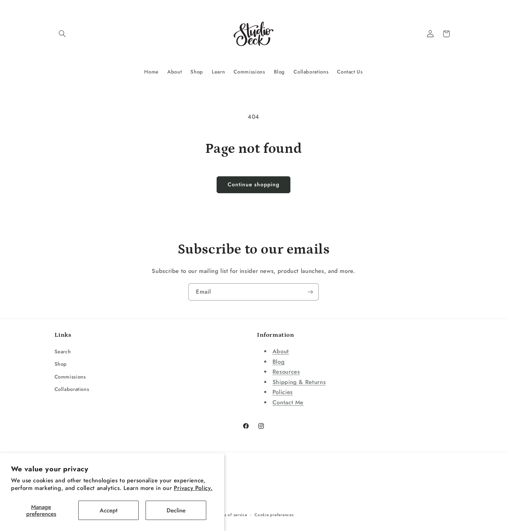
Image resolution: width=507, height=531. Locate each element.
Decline (176, 510)
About (280, 351)
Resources (286, 371)
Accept (109, 510)
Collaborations (71, 389)
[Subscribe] (310, 291)
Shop (60, 364)
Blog (278, 361)
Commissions (70, 377)
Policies (282, 392)
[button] (62, 34)
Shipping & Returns (299, 382)
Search (62, 351)
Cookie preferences (274, 515)
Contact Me (288, 402)
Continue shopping (254, 184)
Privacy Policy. (193, 488)
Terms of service (231, 515)
